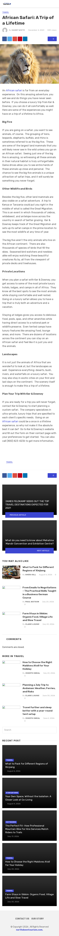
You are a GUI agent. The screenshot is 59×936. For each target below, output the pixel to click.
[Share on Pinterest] (20, 39)
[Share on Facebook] (4, 39)
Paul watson (32, 602)
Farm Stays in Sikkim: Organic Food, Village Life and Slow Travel (38, 617)
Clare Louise (32, 624)
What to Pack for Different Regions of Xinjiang (38, 569)
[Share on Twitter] (9, 39)
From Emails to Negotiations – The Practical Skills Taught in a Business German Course (39, 592)
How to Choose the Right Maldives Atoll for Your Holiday (37, 665)
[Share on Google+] (15, 39)
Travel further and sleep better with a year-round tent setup (37, 710)
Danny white (18, 30)
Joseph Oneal (32, 673)
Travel (5, 12)
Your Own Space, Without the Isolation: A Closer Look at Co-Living (28, 798)
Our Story (37, 918)
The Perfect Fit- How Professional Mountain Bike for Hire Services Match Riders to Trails (26, 829)
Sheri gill (30, 575)
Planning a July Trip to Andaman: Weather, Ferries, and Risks (39, 688)
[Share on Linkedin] (25, 39)
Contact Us (22, 918)
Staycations (12, 793)
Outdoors (11, 822)
